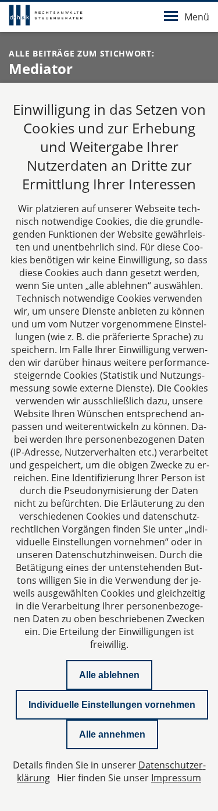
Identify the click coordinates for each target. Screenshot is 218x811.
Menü (196, 16)
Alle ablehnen (109, 675)
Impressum (176, 777)
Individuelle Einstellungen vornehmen (111, 705)
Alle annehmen (112, 734)
